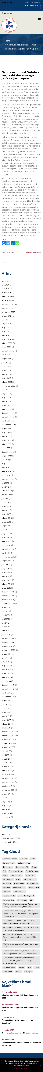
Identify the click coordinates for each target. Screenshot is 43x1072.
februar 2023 (7, 382)
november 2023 (8, 351)
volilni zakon (7, 972)
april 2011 (5, 809)
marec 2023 (6, 378)
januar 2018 (6, 522)
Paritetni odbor (30, 879)
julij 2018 (5, 499)
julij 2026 (5, 281)
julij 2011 (5, 798)
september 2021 (8, 425)
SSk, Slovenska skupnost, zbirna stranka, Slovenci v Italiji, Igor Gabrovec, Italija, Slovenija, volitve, (18, 960)
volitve (18, 972)
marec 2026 (6, 293)
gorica (5, 875)
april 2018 (5, 510)
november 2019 (8, 479)
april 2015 (5, 623)
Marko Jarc (30, 875)
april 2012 (5, 763)
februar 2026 (7, 297)
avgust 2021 (6, 429)
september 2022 (8, 386)
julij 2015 (5, 611)
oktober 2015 (7, 600)
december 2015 (8, 592)
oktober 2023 (7, 355)
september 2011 (8, 790)
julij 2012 (5, 751)
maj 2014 (5, 666)
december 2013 (8, 685)
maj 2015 (5, 619)
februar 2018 (7, 518)
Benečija (23, 859)
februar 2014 (7, 677)
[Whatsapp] (17, 243)
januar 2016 (6, 588)
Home (7, 41)
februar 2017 (7, 541)
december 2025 (8, 304)
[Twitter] (8, 243)
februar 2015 (6, 631)
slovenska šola (8, 900)
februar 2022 (7, 409)
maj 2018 (5, 506)
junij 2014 (5, 662)
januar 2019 (6, 495)
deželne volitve (24, 863)
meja (18, 879)
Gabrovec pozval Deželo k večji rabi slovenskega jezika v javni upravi (21, 75)
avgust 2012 (6, 747)
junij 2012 (5, 755)
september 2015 (8, 604)
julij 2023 (5, 363)
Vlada (36, 968)
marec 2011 (6, 813)
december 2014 (8, 638)
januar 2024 (6, 347)
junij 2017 (5, 534)
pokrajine (6, 888)
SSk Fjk (22, 968)
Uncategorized (8, 842)
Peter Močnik (32, 884)
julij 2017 (5, 530)
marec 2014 (6, 673)
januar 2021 (6, 448)
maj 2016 (5, 572)
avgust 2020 (7, 456)
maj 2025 (5, 328)
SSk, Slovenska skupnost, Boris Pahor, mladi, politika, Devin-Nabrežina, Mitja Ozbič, (20, 905)
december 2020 (8, 452)
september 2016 (8, 557)
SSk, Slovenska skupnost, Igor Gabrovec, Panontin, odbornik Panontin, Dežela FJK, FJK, (19, 937)
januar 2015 (6, 635)
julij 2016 (5, 565)
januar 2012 (6, 774)
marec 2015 (6, 627)
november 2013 (8, 689)
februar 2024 (7, 343)
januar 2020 (6, 475)
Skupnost (6, 892)
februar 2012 (7, 771)
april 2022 (5, 401)
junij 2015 (5, 615)
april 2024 (5, 335)
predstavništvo (19, 888)
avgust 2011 (6, 794)
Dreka (34, 867)
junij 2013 (5, 708)
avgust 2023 (7, 359)
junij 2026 (5, 285)
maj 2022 (5, 398)
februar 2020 (7, 471)
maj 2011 (5, 806)
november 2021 (8, 417)
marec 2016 (6, 580)
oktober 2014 (7, 646)
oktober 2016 (7, 553)
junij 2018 (5, 502)
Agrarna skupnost (10, 859)
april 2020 (6, 468)
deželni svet (7, 867)
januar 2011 (6, 817)
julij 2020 (5, 460)
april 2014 (5, 670)
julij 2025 (5, 320)
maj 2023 (5, 370)
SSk (31, 900)
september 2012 (8, 743)
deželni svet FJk (22, 867)
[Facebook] (4, 243)
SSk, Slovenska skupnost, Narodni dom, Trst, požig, (20, 945)
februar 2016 (7, 584)
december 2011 (8, 778)
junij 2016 (5, 569)
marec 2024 (6, 339)
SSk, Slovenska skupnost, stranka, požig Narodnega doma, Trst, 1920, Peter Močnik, (20, 952)
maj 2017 (5, 537)
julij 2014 (5, 658)
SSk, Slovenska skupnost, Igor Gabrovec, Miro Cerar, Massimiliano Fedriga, (21, 928)
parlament (7, 884)
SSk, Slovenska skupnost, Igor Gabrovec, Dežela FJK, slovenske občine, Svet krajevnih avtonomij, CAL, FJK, (20, 914)
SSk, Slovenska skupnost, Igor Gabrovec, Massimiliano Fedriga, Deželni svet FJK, (19, 922)
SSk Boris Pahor (9, 968)
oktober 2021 (7, 421)
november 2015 (8, 596)
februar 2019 (7, 491)
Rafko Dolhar (33, 888)
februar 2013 (7, 724)
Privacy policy (23, 1068)
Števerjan (28, 972)
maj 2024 (5, 332)
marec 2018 (6, 514)
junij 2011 (5, 802)
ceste (32, 859)
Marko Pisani (8, 879)
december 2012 (8, 732)
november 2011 (8, 782)
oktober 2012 (7, 740)
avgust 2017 (6, 526)
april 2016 (5, 576)
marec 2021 (6, 440)
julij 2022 (5, 390)
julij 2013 (5, 705)
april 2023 (5, 374)
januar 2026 (6, 300)
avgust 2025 (6, 316)
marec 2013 (6, 720)
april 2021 (5, 436)
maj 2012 (5, 759)
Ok (16, 1068)
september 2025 (8, 312)
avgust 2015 (6, 607)
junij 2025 (5, 324)
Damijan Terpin (9, 863)
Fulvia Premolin (32, 871)
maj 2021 (5, 433)
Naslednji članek (33, 253)
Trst (29, 968)
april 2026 (5, 289)
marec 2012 (6, 767)
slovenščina (22, 900)
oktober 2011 (7, 786)
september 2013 (8, 697)
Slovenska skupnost (26, 896)
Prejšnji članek (8, 253)
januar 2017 (6, 545)
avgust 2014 (6, 654)
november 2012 (8, 736)
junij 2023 (5, 366)
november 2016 (8, 549)
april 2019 (5, 487)
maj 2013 (5, 712)
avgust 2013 (6, 701)
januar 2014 (6, 681)
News (4, 834)
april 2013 (5, 716)
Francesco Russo (16, 871)
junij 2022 (5, 394)
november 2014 (8, 642)
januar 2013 (6, 728)
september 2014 (8, 650)
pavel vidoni (19, 884)
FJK (4, 871)
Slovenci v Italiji (9, 896)
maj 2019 (5, 483)
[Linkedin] (13, 243)
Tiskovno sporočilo (9, 838)
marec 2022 (6, 405)
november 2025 (8, 308)
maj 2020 (5, 464)
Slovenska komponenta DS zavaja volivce (20, 1033)
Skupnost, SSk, (19, 892)
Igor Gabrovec (16, 875)
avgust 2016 (6, 561)
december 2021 (8, 413)
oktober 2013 (7, 693)
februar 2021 (7, 444)
